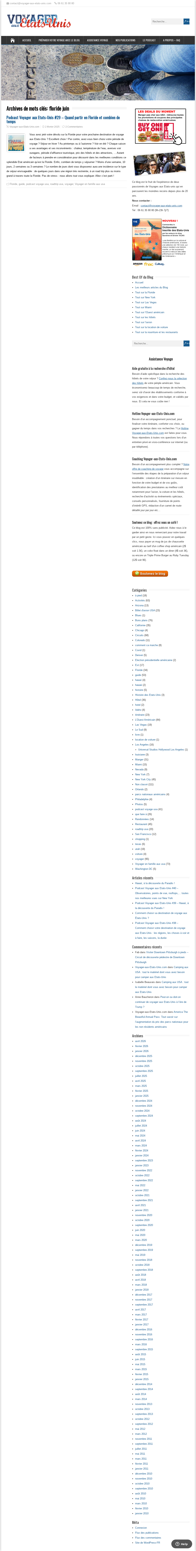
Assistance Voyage (97, 40)
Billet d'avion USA (145, 610)
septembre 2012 (144, 1424)
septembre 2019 (144, 1250)
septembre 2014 (144, 1389)
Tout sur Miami (143, 307)
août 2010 (140, 1493)
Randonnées (142, 819)
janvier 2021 (142, 1210)
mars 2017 (141, 1314)
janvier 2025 (142, 1095)
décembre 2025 (143, 1056)
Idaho (138, 709)
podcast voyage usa (37, 184)
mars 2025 (141, 1085)
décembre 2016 (143, 1329)
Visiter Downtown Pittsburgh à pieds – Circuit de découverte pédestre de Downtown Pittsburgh (161, 957)
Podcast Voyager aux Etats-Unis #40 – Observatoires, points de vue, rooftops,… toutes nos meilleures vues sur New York (162, 893)
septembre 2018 (144, 1269)
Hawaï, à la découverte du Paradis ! (155, 883)
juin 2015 (140, 1359)
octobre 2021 (142, 1195)
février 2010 (141, 1508)
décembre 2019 (143, 1245)
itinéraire (140, 714)
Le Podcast (149, 40)
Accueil (26, 40)
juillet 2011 (141, 1448)
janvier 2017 (142, 1324)
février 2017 (141, 1319)
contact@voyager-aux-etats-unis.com (161, 205)
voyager (69, 184)
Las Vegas (141, 724)
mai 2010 (140, 1498)
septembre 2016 (144, 1339)
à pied (138, 595)
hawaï (138, 680)
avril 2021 (140, 1205)
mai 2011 (140, 1453)
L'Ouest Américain (145, 719)
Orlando (139, 789)
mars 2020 (141, 1240)
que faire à (141, 814)
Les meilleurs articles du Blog (151, 287)
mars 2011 (141, 1458)
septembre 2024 (144, 1115)
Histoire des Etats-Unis (148, 694)
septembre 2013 (144, 1414)
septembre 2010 (144, 1488)
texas (138, 844)
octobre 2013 (142, 1409)
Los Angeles (142, 744)
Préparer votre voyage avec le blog (59, 40)
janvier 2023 (142, 1165)
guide (22, 184)
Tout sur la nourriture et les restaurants (156, 332)
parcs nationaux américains (150, 794)
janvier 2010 (142, 1513)
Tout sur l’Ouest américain (149, 312)
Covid (138, 650)
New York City (143, 779)
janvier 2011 (141, 1468)
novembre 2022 (143, 1170)
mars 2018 (141, 1284)
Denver (139, 655)
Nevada (139, 769)
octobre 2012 (142, 1419)
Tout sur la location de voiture (151, 327)
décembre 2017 (143, 1294)
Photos (139, 804)
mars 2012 (141, 1433)
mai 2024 (140, 1135)
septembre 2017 (144, 1304)
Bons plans (141, 620)
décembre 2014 (143, 1384)
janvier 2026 (142, 1051)
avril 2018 (140, 1279)
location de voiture (145, 739)
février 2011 (141, 1463)
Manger (139, 759)
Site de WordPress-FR (147, 1542)
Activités (140, 600)
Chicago (139, 630)
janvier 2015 (142, 1379)
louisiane (140, 754)
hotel (137, 704)
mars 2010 (141, 1503)
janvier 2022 (142, 1190)
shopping (140, 839)
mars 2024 (141, 1145)
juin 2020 (140, 1230)
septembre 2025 (144, 1071)
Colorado (140, 640)
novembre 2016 (143, 1334)
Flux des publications (147, 1532)
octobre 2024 (142, 1110)
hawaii (138, 685)
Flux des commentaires (148, 1537)
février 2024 (141, 1150)
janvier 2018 (142, 1289)
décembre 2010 (143, 1473)
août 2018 (140, 1274)
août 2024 (140, 1120)
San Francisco (143, 834)
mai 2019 (140, 1254)
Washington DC (143, 868)
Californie (140, 625)
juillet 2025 (141, 1076)
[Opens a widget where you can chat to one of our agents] (181, 1544)
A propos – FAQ (171, 40)
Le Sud (139, 729)
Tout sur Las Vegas (146, 302)
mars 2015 (141, 1369)
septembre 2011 (144, 1443)
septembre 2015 (144, 1349)
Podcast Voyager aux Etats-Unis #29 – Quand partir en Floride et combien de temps (63, 119)
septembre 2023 (144, 1160)
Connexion (141, 1527)
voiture (139, 854)
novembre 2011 (143, 1438)
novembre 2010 (143, 1478)
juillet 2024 (141, 1125)
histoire (139, 690)
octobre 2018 (142, 1264)
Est (137, 665)
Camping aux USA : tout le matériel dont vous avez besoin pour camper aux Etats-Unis (161, 972)
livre (137, 734)
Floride (13, 184)
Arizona (139, 605)
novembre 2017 (143, 1299)
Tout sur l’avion (143, 322)
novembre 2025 (143, 1061)
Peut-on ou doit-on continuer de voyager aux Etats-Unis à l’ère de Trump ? (160, 1002)
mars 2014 (141, 1399)
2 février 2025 (52, 126)
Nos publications (125, 40)
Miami (138, 764)
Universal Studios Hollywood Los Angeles (161, 749)
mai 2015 (140, 1364)
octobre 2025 (142, 1066)
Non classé (141, 784)
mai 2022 (140, 1185)
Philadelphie (142, 799)
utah (137, 849)
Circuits (139, 635)
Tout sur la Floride (145, 292)
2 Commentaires (74, 126)
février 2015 (141, 1374)
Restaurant (141, 824)
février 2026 (141, 1046)
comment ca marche (146, 645)
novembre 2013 (143, 1404)
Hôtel (138, 699)
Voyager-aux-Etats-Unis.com (24, 126)
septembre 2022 (144, 1180)
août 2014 (140, 1394)
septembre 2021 (144, 1200)
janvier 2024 (142, 1155)
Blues (138, 615)
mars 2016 (141, 1344)
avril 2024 (140, 1140)
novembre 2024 (143, 1105)
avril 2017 (140, 1309)
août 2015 (140, 1354)
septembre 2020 (144, 1225)
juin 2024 (140, 1130)
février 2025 (141, 1090)
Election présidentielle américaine (153, 660)
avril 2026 (140, 1041)
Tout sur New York (145, 297)
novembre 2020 (143, 1215)
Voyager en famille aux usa (90, 184)
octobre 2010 (142, 1483)
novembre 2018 (143, 1259)
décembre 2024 (143, 1100)
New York (140, 774)
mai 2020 (140, 1235)
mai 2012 (140, 1428)
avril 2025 (140, 1081)
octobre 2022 (142, 1175)
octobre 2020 (142, 1220)
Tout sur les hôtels (145, 317)
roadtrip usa (56, 184)
